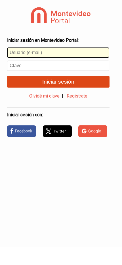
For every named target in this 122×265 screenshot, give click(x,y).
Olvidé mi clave (44, 96)
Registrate (77, 96)
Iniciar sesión (58, 82)
